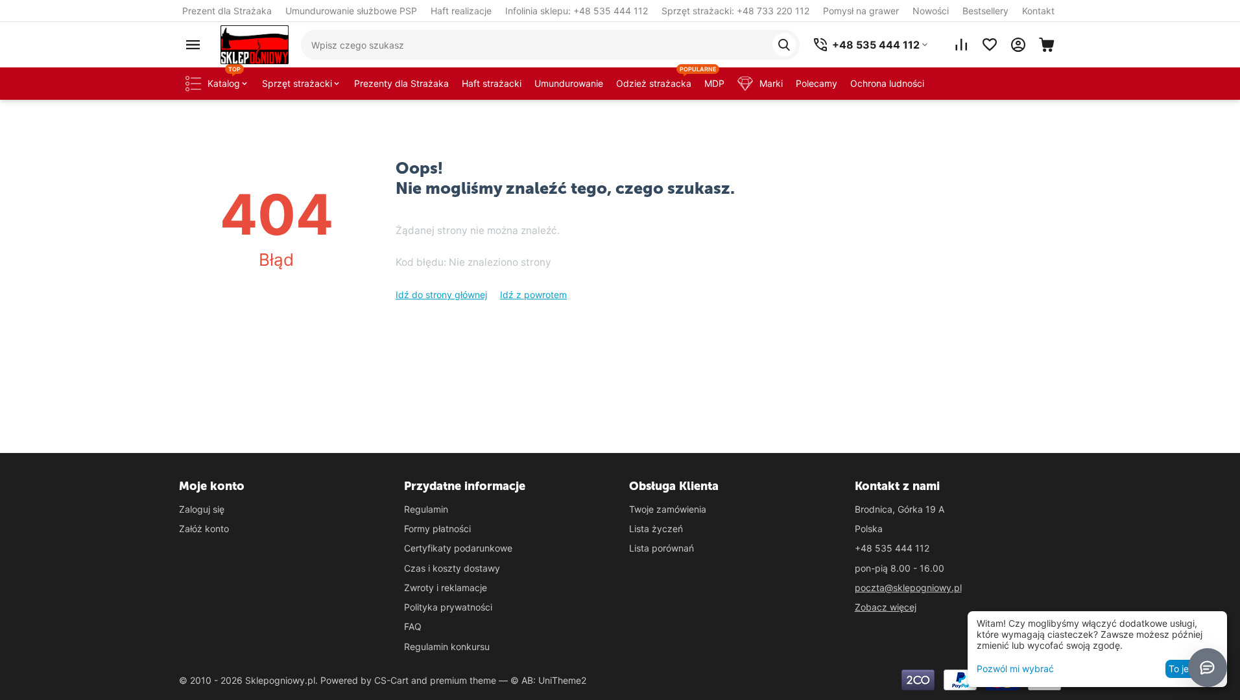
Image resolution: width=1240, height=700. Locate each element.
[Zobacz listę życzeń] (989, 44)
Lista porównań (661, 548)
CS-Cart (391, 680)
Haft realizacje (461, 10)
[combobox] (550, 44)
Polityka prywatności (448, 606)
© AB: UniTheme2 (548, 680)
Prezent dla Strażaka (227, 10)
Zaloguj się (201, 509)
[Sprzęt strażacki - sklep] (255, 43)
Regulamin (426, 509)
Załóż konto (204, 528)
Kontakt (1038, 10)
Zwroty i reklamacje (445, 587)
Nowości (930, 10)
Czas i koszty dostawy (452, 568)
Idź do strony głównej (441, 294)
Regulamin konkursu (447, 646)
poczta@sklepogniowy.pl (908, 587)
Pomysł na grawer (861, 10)
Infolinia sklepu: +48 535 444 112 (576, 10)
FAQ (413, 626)
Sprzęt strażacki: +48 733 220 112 (735, 10)
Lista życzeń (656, 528)
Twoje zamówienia (667, 509)
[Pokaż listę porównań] (961, 44)
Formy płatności (437, 528)
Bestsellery (985, 10)
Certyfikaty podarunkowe (458, 548)
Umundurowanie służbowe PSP (351, 10)
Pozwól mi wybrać (1015, 668)
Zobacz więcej (885, 606)
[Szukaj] (784, 44)
